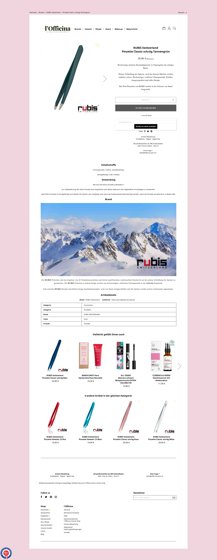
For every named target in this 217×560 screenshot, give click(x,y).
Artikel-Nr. (106, 300)
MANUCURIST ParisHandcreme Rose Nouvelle (90, 376)
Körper (99, 29)
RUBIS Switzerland (145, 48)
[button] (105, 78)
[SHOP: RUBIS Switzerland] (108, 239)
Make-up (119, 29)
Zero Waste (45, 522)
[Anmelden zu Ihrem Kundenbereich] (169, 27)
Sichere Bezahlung (71, 524)
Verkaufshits (45, 513)
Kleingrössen (46, 519)
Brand (82, 300)
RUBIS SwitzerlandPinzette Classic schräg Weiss (161, 438)
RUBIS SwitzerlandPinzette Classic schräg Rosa (126, 438)
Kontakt (67, 532)
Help (65, 516)
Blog (42, 534)
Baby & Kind (131, 29)
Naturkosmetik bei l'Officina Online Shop (72, 520)
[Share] (145, 131)
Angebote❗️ (45, 516)
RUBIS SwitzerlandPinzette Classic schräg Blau (54, 376)
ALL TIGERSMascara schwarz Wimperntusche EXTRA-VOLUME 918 (125, 379)
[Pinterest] (151, 131)
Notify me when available (146, 126)
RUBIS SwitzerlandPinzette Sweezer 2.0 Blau (90, 438)
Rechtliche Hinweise (71, 513)
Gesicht (88, 29)
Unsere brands (46, 528)
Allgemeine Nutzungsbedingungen (73, 528)
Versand (67, 510)
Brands (78, 29)
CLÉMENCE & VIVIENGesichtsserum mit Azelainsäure (161, 378)
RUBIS (71, 283)
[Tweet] (148, 131)
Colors (43, 531)
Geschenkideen (46, 525)
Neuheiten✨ (46, 510)
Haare (108, 29)
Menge (144, 100)
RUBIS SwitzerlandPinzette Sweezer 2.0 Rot (55, 438)
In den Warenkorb (146, 108)
